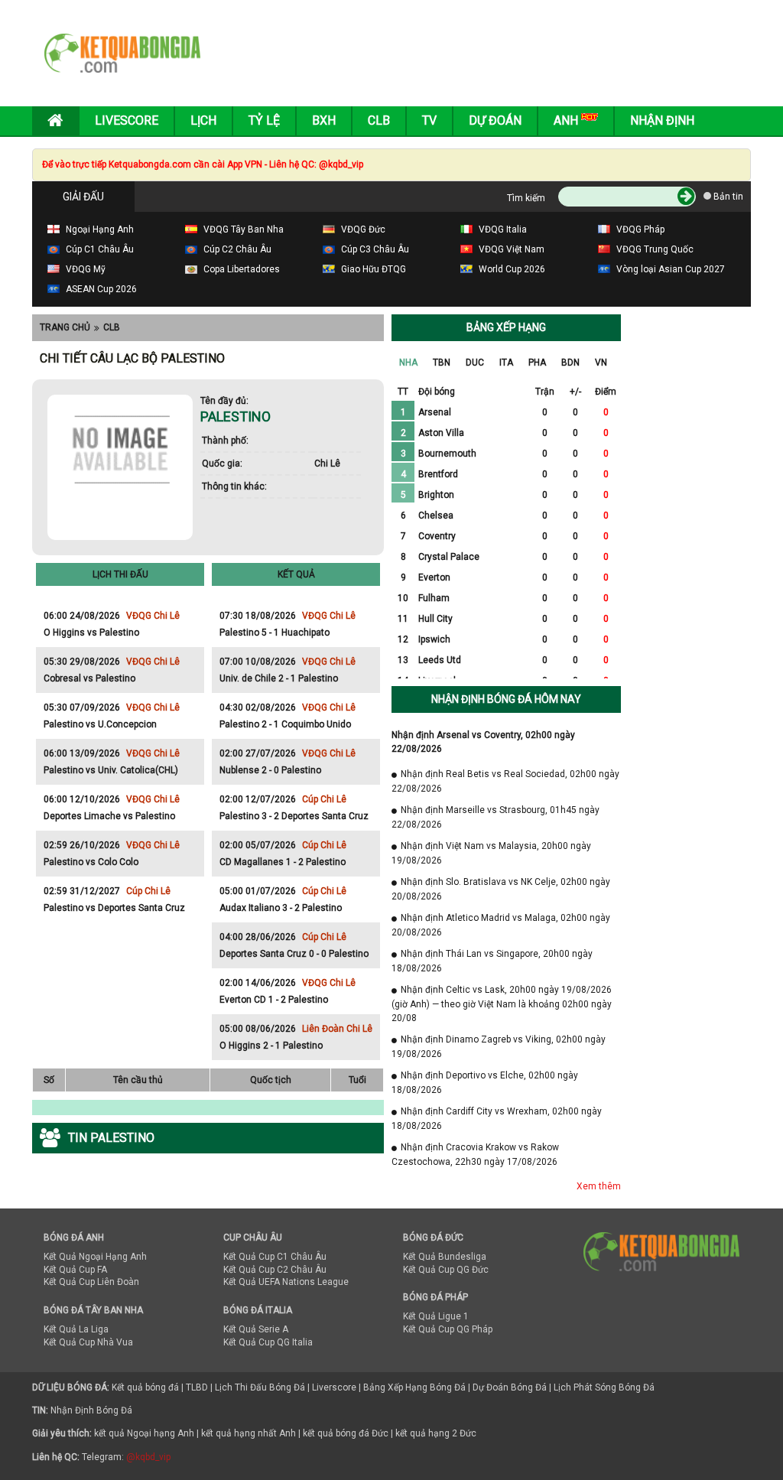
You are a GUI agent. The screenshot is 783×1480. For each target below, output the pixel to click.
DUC (475, 362)
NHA (408, 362)
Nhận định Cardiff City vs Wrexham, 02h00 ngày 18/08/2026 (497, 1118)
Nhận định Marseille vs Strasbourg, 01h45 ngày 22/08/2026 (495, 817)
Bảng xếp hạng (506, 327)
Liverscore (334, 1387)
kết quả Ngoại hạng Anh (144, 1433)
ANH (567, 120)
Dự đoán (495, 120)
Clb (379, 120)
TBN (441, 362)
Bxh (324, 120)
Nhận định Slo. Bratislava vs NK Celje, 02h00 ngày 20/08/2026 (501, 889)
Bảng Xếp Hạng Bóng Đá (414, 1387)
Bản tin (727, 196)
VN (601, 362)
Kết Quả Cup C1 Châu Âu (275, 1256)
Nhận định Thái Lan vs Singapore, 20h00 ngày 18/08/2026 (492, 961)
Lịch (203, 120)
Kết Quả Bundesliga (444, 1256)
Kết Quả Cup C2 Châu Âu (275, 1269)
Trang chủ (65, 327)
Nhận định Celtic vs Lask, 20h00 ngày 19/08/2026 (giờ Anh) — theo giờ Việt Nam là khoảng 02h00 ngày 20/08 (502, 1003)
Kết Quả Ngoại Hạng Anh (95, 1256)
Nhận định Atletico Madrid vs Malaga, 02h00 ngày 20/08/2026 (501, 925)
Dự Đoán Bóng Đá (510, 1387)
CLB (111, 327)
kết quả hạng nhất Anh (248, 1433)
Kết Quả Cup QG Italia (268, 1342)
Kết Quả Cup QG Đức (446, 1269)
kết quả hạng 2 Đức (435, 1433)
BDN (570, 362)
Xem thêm (599, 1186)
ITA (506, 362)
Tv (429, 120)
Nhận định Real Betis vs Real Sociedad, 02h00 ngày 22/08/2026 (505, 781)
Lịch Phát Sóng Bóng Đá (604, 1387)
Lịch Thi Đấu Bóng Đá (260, 1387)
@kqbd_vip (148, 1457)
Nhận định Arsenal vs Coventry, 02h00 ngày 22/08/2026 (483, 742)
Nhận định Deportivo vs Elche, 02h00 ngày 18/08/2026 (485, 1082)
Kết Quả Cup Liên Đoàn (91, 1282)
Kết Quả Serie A (255, 1329)
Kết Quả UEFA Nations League (286, 1282)
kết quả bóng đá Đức (345, 1433)
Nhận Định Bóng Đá (91, 1410)
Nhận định (662, 120)
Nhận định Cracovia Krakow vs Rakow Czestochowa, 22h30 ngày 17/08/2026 (475, 1154)
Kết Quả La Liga (76, 1329)
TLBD (197, 1387)
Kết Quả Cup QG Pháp (447, 1329)
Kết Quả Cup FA (75, 1269)
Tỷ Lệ (264, 120)
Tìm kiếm (526, 198)
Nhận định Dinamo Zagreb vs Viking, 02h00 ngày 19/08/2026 (499, 1046)
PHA (537, 362)
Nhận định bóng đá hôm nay (506, 699)
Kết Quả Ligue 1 (436, 1316)
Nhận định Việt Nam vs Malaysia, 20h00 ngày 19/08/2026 (491, 853)
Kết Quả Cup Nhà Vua (88, 1342)
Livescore (126, 120)
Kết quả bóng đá (145, 1387)
